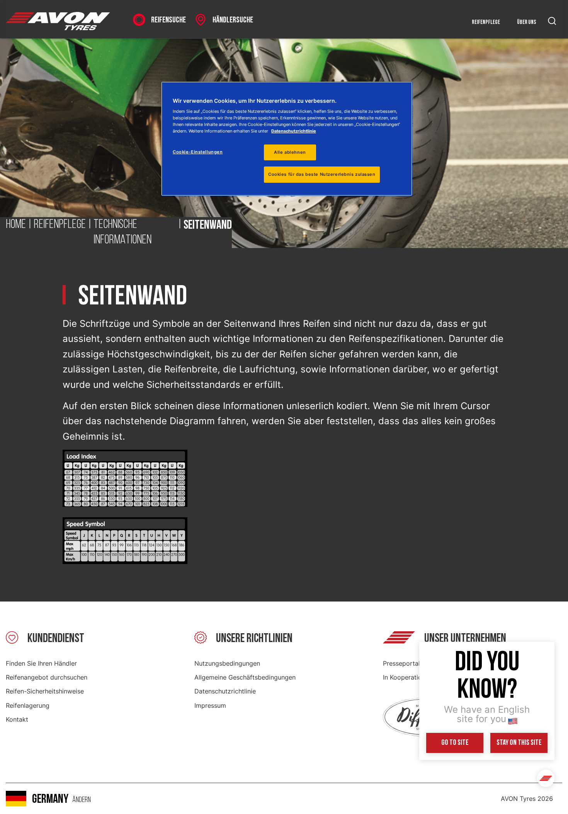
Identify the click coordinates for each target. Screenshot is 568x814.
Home (16, 225)
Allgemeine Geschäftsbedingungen (245, 677)
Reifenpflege (486, 22)
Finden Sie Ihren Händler (41, 663)
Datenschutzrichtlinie (225, 691)
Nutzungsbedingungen (227, 663)
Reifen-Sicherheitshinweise (45, 691)
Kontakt (17, 719)
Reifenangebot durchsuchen (46, 677)
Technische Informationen (122, 232)
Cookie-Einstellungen (198, 152)
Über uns (526, 22)
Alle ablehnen (290, 152)
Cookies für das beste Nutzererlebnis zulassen (322, 174)
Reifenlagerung (27, 705)
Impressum (210, 705)
